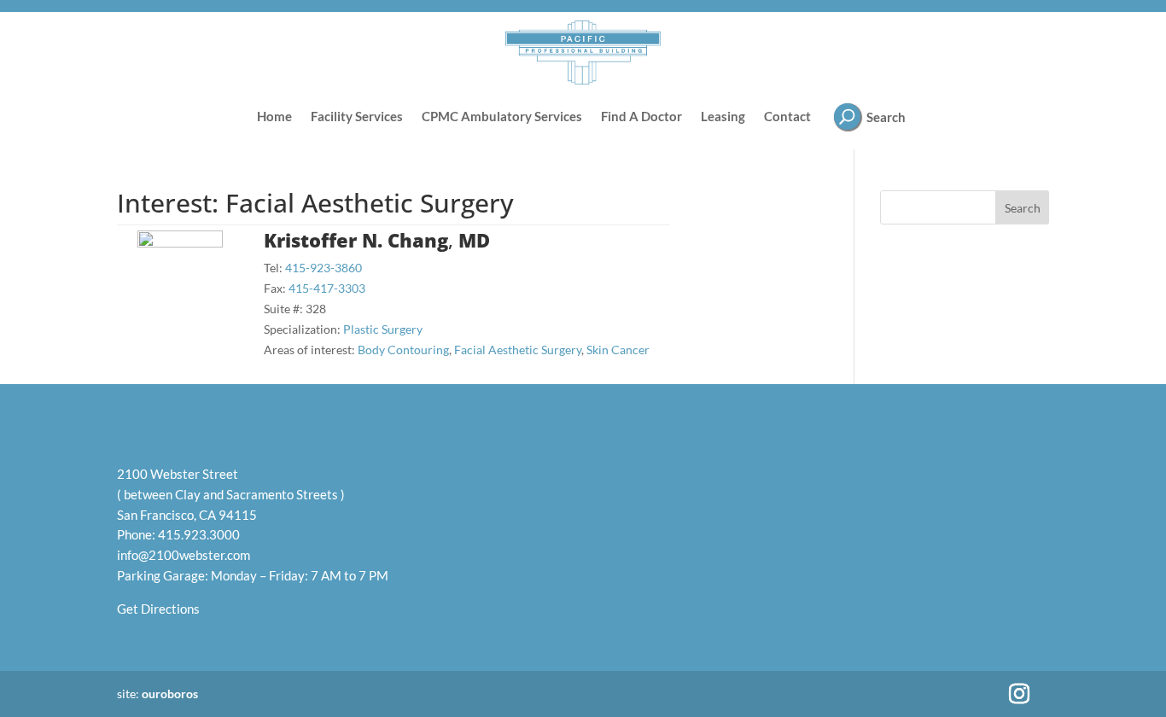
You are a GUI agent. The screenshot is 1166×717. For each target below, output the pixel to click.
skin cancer (618, 349)
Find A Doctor (641, 116)
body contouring (403, 349)
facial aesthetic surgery (517, 349)
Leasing (723, 116)
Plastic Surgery (383, 329)
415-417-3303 (327, 288)
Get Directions (158, 608)
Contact (787, 116)
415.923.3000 (199, 534)
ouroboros (170, 693)
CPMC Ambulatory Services (502, 116)
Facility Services (357, 116)
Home (274, 116)
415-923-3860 (323, 267)
